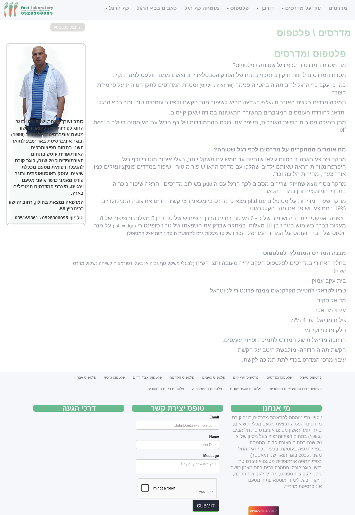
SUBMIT (206, 505)
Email (214, 416)
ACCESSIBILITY (67, 27)
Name (214, 436)
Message (211, 455)
